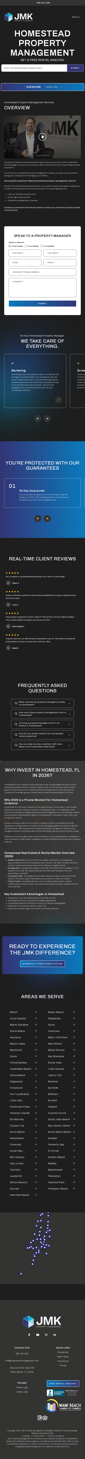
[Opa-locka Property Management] (39, 1236)
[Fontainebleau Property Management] (31, 1247)
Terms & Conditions (56, 1436)
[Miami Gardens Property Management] (39, 1232)
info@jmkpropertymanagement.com (22, 1361)
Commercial (63, 1361)
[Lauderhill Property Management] (42, 1214)
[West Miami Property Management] (36, 1248)
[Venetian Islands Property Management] (46, 1246)
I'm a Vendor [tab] (49, 246)
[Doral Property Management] (31, 1243)
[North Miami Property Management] (44, 1237)
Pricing (63, 1365)
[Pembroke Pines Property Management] (36, 1226)
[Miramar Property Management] (40, 1228)
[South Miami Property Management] (36, 1253)
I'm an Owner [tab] (17, 246)
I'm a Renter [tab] (33, 246)
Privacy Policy (39, 1436)
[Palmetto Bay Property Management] (33, 1261)
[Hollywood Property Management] (47, 1226)
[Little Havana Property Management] (41, 1247)
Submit (75, 68)
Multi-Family (63, 1357)
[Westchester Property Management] (33, 1249)
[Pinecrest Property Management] (34, 1257)
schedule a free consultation (42, 964)
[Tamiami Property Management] (27, 1249)
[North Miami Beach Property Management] (46, 1233)
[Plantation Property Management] (40, 1215)
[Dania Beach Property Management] (48, 1222)
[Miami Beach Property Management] (49, 1246)
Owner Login (22, 1392)
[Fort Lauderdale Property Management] (48, 1216)
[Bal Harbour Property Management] (49, 1237)
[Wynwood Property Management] (43, 1245)
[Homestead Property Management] (21, 1274)
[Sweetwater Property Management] (29, 1248)
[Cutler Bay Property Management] (32, 1265)
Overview (33, 87)
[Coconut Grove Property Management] (38, 1253)
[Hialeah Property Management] (37, 1240)
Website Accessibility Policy (58, 1446)
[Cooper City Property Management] (37, 1222)
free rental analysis (63, 1384)
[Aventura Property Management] (48, 1231)
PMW (51, 1433)
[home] (19, 17)
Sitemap (26, 1436)
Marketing (52, 87)
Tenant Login (22, 1387)
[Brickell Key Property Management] (44, 1248)
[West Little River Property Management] (40, 1240)
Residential (63, 1352)
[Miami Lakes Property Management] (34, 1235)
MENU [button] (77, 17)
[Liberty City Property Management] (40, 1243)
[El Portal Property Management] (44, 1240)
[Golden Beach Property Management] (49, 1231)
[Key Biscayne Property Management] (46, 1254)
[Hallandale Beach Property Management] (47, 1229)
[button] (42, 703)
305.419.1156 (43, 3)
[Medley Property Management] (33, 1241)
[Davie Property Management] (41, 1221)
